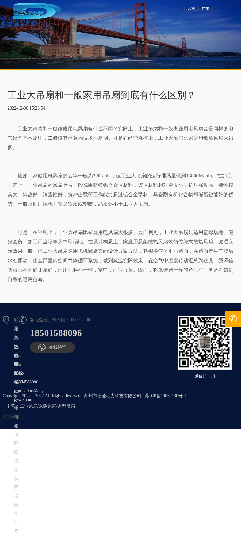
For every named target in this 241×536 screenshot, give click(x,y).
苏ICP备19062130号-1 (166, 395)
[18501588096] (233, 319)
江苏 (206, 8)
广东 (193, 8)
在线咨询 (58, 347)
